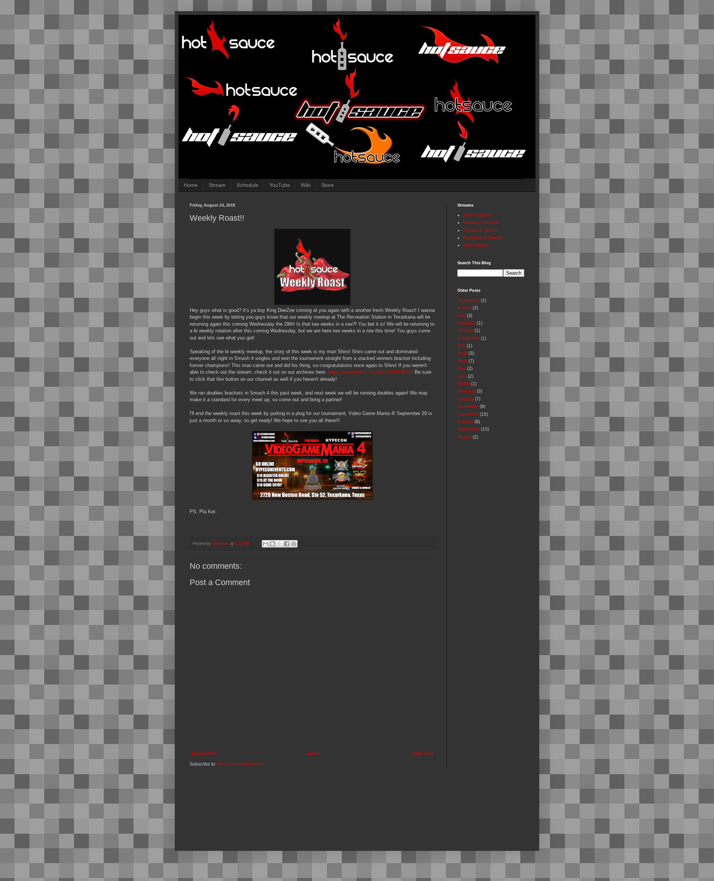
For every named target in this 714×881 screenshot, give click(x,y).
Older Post (422, 753)
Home (191, 185)
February (466, 323)
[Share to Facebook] (286, 544)
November (468, 414)
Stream (217, 185)
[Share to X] (279, 544)
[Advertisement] (370, 806)
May (461, 368)
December (468, 406)
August (464, 307)
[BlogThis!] (272, 544)
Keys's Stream (477, 215)
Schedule (247, 185)
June (462, 353)
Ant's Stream (475, 245)
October (465, 330)
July (461, 315)
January (465, 399)
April (462, 376)
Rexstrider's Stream (482, 237)
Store (327, 185)
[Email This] (265, 544)
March (463, 383)
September (468, 300)
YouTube (279, 185)
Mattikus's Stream (480, 222)
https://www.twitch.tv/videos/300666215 (370, 372)
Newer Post (203, 753)
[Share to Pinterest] (294, 544)
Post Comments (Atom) (240, 764)
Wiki (306, 185)
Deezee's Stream (480, 230)
